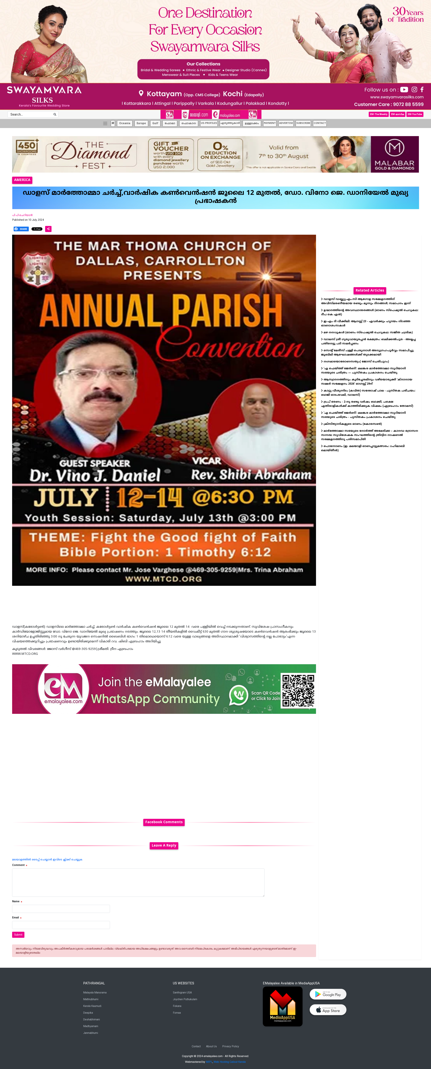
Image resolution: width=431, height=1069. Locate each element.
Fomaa (177, 1012)
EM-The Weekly (378, 114)
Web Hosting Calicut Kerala (230, 1061)
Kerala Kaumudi (92, 1006)
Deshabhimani (91, 1019)
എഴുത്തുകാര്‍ (230, 123)
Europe (141, 123)
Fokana (177, 1006)
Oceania (124, 123)
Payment (270, 123)
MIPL (209, 1061)
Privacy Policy (230, 1046)
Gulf (155, 123)
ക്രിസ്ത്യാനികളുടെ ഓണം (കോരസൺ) (352, 424)
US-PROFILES (209, 123)
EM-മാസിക (397, 114)
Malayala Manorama (95, 992)
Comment (18, 865)
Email (15, 917)
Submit (18, 934)
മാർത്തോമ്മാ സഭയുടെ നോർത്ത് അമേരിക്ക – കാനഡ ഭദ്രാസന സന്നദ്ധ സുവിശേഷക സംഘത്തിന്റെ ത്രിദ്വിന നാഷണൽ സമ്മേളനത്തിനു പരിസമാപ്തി (369, 435)
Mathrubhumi (90, 999)
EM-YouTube (415, 114)
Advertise (286, 123)
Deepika (88, 1012)
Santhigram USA (182, 992)
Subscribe (303, 123)
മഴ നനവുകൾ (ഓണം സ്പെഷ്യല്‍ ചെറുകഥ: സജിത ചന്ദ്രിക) (368, 332)
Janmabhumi (90, 1033)
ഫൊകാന (188, 123)
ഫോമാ (170, 123)
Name (16, 901)
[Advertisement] (113, 764)
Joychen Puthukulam (185, 999)
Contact (196, 1046)
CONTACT (320, 123)
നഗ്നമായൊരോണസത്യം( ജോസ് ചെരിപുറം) (356, 361)
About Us (211, 1046)
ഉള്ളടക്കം (252, 123)
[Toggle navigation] (105, 123)
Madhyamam (90, 1026)
